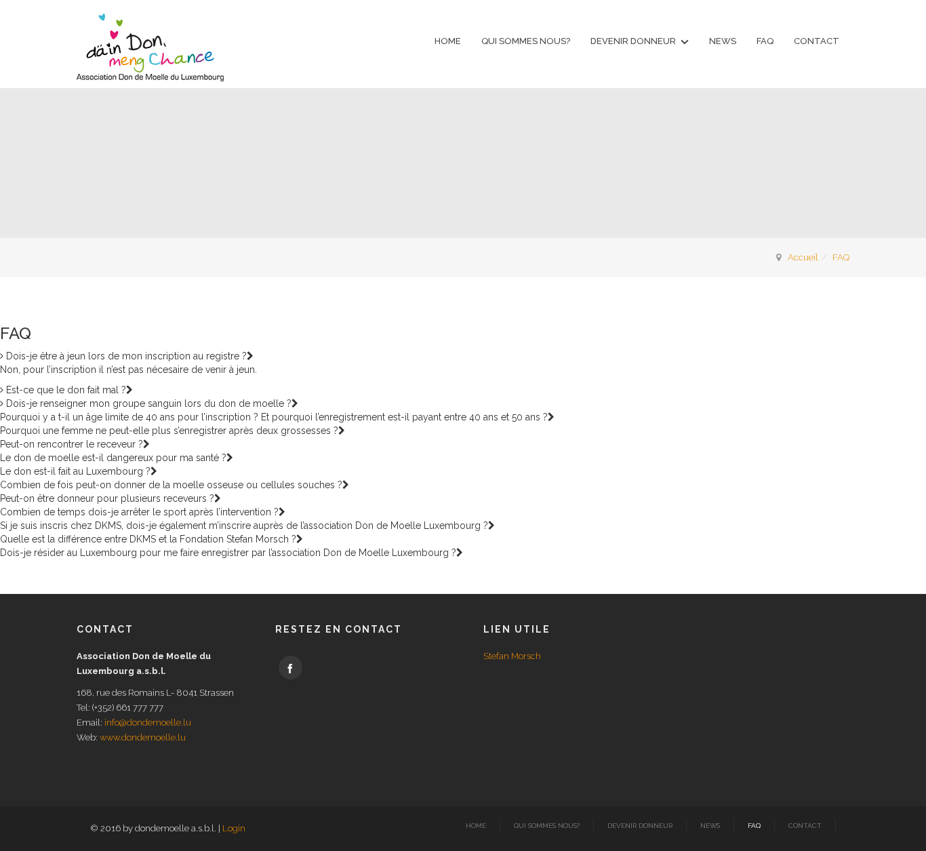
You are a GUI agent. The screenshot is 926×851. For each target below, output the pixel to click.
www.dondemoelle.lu (143, 737)
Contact (816, 41)
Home (448, 41)
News (722, 41)
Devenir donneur (633, 41)
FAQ (765, 41)
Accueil (803, 257)
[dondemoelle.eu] (150, 47)
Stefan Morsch (512, 656)
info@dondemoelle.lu (147, 722)
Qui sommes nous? (525, 41)
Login (233, 828)
